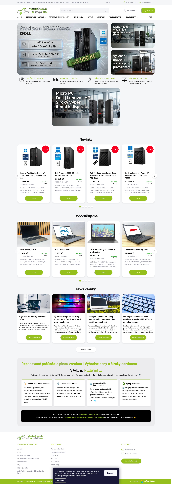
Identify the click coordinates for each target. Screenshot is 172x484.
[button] (80, 207)
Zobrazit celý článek (34, 337)
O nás (28, 2)
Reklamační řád (77, 2)
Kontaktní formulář (131, 461)
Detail (34, 198)
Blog (86, 2)
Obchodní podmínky (39, 2)
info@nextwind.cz (130, 449)
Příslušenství (55, 461)
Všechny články (86, 349)
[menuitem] (20, 17)
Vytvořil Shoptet (134, 481)
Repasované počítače (57, 449)
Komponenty (55, 464)
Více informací (81, 476)
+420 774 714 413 (131, 453)
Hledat (106, 10)
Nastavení (60, 480)
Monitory (54, 458)
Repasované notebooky (58, 452)
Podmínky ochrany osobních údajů (58, 2)
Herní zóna (54, 455)
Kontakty (20, 2)
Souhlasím (110, 473)
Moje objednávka (22, 468)
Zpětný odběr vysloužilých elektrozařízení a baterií (30, 472)
